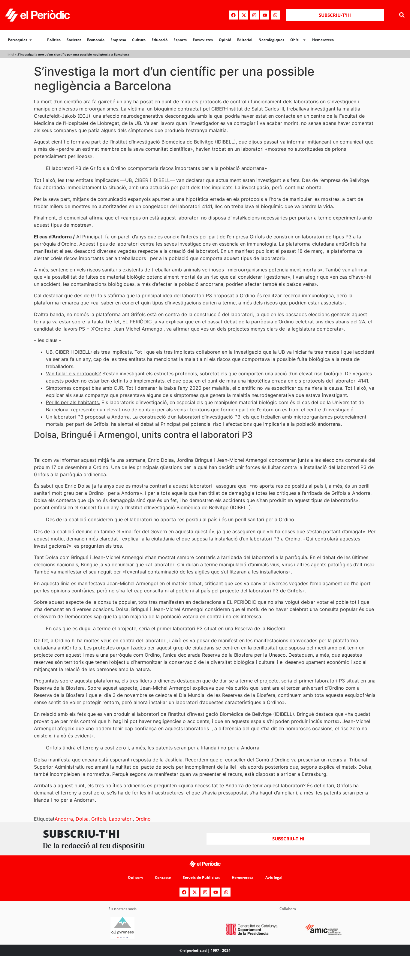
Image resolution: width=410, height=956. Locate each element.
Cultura (139, 39)
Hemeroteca (323, 39)
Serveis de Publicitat (201, 877)
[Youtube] (264, 15)
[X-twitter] (243, 15)
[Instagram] (254, 15)
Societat (74, 39)
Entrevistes (203, 39)
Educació (159, 39)
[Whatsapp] (275, 15)
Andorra (64, 819)
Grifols (98, 819)
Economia (95, 39)
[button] (402, 15)
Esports (180, 39)
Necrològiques (271, 39)
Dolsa (82, 819)
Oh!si (295, 39)
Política (54, 39)
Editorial (244, 39)
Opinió (225, 39)
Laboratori (121, 819)
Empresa (118, 39)
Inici (11, 54)
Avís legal (273, 877)
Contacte (163, 877)
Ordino (143, 819)
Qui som (135, 877)
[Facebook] (233, 15)
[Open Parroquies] (30, 40)
